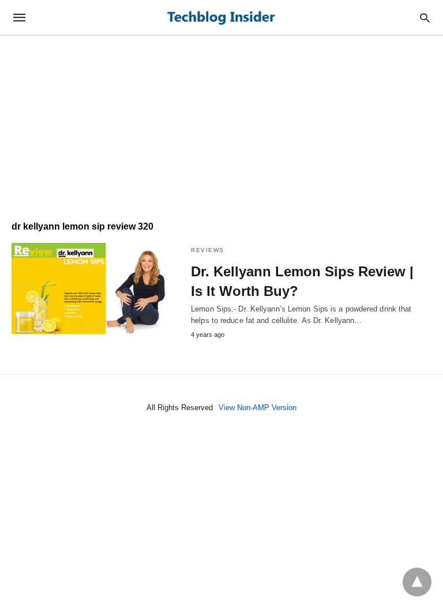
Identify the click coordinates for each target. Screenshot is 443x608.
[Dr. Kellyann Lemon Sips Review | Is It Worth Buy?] (95, 288)
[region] (221, 122)
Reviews (207, 250)
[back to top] (417, 582)
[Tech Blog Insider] (221, 17)
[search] (424, 17)
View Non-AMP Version (257, 407)
